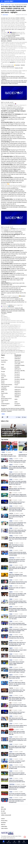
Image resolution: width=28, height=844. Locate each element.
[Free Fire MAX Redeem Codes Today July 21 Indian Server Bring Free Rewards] (4, 516)
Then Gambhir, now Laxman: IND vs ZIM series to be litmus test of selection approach (18, 568)
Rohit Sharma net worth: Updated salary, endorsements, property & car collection (17, 774)
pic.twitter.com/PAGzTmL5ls (7, 66)
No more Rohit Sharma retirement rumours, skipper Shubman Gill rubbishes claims (16, 663)
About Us (3, 824)
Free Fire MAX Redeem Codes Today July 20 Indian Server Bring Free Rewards (17, 691)
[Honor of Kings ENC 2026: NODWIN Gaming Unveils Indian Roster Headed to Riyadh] (4, 467)
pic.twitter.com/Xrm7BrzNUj (17, 108)
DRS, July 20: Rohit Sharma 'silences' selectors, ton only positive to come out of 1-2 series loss (17, 684)
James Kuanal (5, 14)
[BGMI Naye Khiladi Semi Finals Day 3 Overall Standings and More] (4, 502)
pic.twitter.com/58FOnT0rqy (11, 188)
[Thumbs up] (2, 417)
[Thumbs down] (7, 417)
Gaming (10, 458)
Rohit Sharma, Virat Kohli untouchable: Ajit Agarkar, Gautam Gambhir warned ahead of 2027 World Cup (9, 455)
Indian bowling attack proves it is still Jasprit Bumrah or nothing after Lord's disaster (17, 740)
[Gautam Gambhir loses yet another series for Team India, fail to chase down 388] (4, 732)
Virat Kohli (3, 813)
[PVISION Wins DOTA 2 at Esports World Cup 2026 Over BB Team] (4, 650)
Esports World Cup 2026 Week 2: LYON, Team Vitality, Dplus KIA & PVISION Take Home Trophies (17, 595)
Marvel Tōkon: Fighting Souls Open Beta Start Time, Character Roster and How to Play (18, 539)
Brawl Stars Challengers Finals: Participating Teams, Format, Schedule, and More (18, 576)
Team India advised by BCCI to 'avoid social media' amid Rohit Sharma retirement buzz (17, 801)
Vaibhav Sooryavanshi (6, 815)
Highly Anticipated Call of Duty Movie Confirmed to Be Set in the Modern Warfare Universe (17, 788)
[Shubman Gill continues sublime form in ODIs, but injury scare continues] (4, 725)
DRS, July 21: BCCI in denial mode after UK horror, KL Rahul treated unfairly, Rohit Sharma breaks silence (17, 531)
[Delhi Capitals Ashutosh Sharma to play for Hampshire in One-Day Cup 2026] (4, 581)
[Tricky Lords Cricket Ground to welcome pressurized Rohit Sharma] (4, 780)
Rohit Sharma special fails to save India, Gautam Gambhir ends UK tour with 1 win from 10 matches (17, 699)
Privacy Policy (4, 820)
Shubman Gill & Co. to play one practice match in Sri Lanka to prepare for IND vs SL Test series (18, 617)
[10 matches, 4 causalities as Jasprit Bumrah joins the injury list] (4, 761)
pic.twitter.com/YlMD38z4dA (12, 297)
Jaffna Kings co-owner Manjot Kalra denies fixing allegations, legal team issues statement (17, 755)
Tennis (3, 413)
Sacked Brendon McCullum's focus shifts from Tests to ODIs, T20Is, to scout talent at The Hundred (17, 509)
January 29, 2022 (11, 36)
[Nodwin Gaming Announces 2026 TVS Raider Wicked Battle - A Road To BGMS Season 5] (4, 705)
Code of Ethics (4, 828)
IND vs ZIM (9, 842)
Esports (10, 464)
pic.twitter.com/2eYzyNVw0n (13, 35)
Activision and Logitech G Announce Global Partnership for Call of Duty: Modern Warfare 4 (17, 561)
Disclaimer (3, 822)
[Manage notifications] (25, 837)
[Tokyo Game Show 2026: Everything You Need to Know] (4, 767)
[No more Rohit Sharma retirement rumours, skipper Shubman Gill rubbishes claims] (4, 662)
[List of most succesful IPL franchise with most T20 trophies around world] (4, 793)
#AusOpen (13, 33)
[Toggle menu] (2, 1)
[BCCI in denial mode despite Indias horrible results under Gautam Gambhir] (4, 623)
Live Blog (11, 729)
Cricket (24, 424)
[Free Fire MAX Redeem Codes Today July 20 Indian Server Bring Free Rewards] (4, 690)
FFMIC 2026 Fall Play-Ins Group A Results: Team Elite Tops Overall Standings (16, 546)
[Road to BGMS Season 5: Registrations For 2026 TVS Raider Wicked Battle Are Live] (4, 495)
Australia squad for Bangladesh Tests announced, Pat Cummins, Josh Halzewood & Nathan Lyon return (17, 524)
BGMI (10, 486)
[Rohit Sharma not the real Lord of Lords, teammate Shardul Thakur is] (4, 656)
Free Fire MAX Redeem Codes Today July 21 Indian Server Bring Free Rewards (17, 517)
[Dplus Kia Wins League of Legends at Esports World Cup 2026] (4, 676)
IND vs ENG (3, 809)
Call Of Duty (11, 557)
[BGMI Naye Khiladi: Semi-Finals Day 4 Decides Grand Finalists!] (4, 488)
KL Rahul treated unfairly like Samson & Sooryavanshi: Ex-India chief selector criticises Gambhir (18, 554)
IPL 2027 (3, 811)
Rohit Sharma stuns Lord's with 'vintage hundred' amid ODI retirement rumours (18, 719)
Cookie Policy (4, 826)
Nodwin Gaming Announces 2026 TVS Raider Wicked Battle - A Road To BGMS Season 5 (18, 706)
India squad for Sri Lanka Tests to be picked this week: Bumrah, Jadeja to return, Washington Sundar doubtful (13, 432)
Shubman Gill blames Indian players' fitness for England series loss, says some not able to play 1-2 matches (17, 671)
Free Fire (11, 513)
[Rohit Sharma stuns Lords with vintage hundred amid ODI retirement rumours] (4, 718)
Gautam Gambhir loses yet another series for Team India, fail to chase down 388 (17, 733)
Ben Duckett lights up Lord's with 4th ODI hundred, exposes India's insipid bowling (17, 748)
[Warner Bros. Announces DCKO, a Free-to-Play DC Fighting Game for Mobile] (4, 460)
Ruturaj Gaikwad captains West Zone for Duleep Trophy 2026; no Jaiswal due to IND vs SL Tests (18, 610)
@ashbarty (13, 32)
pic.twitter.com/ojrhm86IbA (15, 231)
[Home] (9, 1)
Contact (3, 818)
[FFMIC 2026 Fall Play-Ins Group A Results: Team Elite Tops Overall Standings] (4, 545)
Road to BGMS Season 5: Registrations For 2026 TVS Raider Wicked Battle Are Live (18, 496)
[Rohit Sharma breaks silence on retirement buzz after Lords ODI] (4, 636)
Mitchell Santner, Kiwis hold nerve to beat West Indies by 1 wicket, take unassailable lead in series (17, 644)
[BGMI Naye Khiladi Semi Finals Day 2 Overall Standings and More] (4, 712)
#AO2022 (23, 65)
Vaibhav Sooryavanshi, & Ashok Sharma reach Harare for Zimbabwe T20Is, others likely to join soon (18, 631)
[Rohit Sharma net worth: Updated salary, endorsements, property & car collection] (4, 773)
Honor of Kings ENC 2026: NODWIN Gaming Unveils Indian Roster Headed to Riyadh (17, 468)
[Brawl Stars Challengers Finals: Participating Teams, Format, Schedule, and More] (4, 575)
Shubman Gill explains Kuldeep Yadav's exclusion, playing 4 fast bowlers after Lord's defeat (18, 602)
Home (2, 807)
